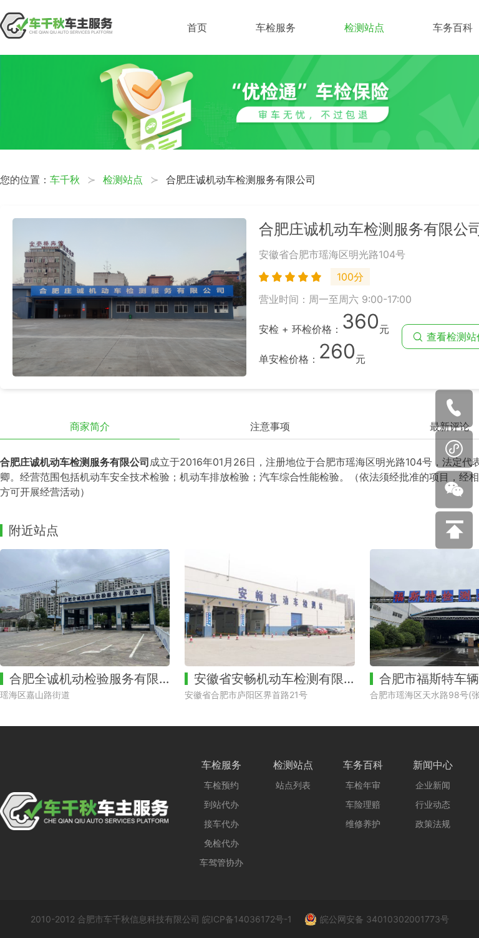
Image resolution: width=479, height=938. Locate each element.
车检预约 (221, 785)
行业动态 (432, 804)
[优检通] (239, 146)
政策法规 (432, 823)
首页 (197, 27)
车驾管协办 (221, 862)
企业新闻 (432, 785)
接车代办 (221, 823)
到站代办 (221, 804)
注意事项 (270, 426)
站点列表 (293, 785)
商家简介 (90, 426)
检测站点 (364, 27)
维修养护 (363, 823)
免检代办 (221, 843)
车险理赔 (363, 804)
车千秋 (65, 179)
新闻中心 (433, 765)
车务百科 (453, 27)
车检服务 (276, 27)
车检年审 (363, 785)
